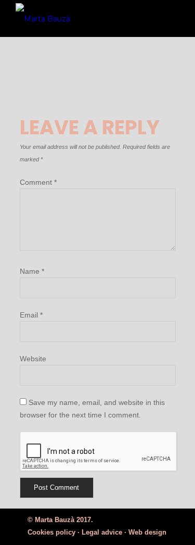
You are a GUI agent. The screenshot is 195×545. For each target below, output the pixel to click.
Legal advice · (104, 532)
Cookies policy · (54, 532)
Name (32, 271)
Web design (147, 532)
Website (33, 358)
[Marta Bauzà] (82, 18)
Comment (38, 182)
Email (31, 315)
